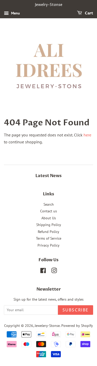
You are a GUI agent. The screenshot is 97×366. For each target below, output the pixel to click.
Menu (15, 13)
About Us (48, 218)
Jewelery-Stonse (47, 325)
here (87, 134)
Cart (88, 13)
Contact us (48, 211)
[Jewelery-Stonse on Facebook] (43, 271)
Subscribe (75, 310)
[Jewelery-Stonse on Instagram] (54, 271)
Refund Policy (48, 231)
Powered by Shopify (77, 325)
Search (48, 204)
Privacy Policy (48, 245)
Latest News (48, 176)
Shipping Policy (48, 224)
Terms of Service (48, 238)
